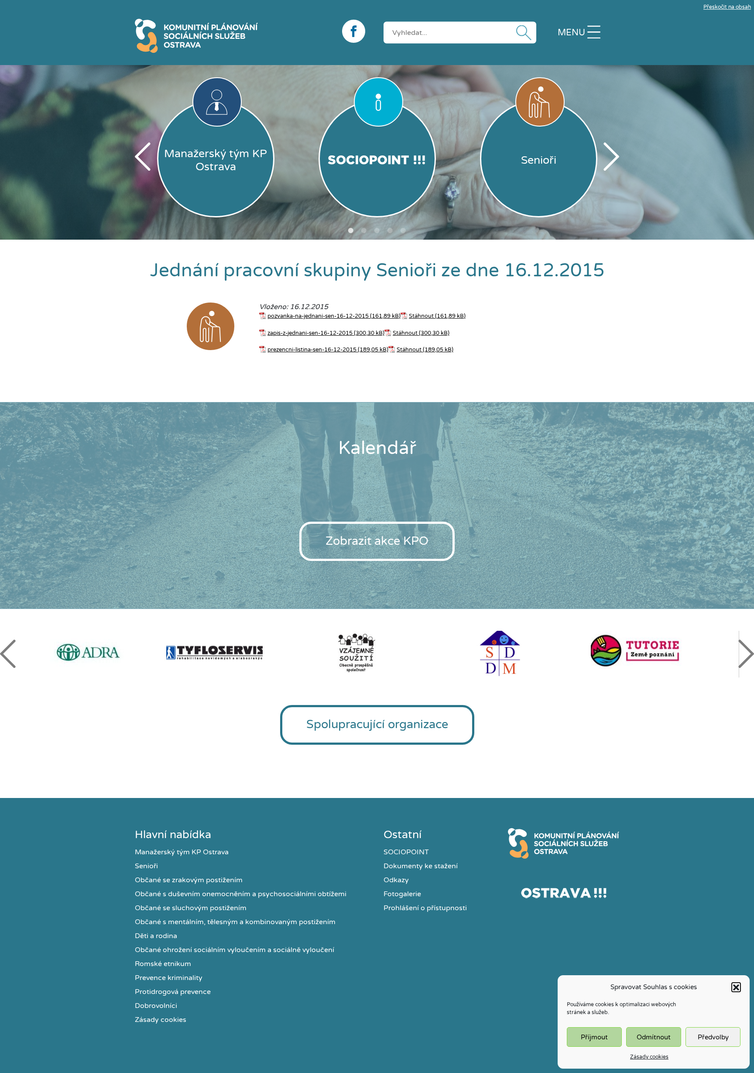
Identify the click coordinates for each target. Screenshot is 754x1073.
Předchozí (143, 156)
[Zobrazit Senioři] (210, 328)
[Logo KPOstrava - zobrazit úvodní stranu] (232, 36)
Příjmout (594, 1037)
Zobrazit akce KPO (377, 541)
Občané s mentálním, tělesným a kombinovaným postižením (235, 922)
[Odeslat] (522, 32)
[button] (736, 987)
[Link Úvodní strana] (563, 843)
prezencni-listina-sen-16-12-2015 (311, 349)
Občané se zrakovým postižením (189, 880)
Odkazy (396, 880)
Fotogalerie (402, 894)
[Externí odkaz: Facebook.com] (356, 31)
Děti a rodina (156, 936)
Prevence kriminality (168, 977)
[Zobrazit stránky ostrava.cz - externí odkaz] (563, 893)
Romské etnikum (163, 964)
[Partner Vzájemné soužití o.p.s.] (377, 652)
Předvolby (713, 1037)
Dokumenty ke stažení (421, 866)
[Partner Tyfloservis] (235, 652)
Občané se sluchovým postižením (191, 908)
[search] (460, 32)
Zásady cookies (649, 1057)
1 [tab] (350, 230)
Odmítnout (654, 1037)
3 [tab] (377, 230)
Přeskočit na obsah (727, 7)
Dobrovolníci (156, 1005)
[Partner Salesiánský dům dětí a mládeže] (520, 652)
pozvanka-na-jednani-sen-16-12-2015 (318, 316)
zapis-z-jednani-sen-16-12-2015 (310, 333)
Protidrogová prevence (173, 991)
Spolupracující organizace (377, 724)
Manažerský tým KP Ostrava (182, 852)
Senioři (146, 866)
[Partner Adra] (93, 653)
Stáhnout (421, 316)
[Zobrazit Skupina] (159, 328)
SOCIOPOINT (406, 852)
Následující (611, 156)
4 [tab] (390, 230)
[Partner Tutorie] (662, 653)
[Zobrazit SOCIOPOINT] (377, 158)
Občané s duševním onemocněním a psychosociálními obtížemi (240, 894)
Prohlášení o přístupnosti (425, 908)
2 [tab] (364, 230)
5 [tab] (403, 230)
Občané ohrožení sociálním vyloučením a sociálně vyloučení (234, 950)
